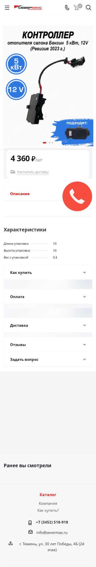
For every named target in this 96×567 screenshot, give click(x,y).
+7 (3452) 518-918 (52, 522)
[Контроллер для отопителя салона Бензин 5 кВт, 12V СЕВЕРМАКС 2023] (48, 85)
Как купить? (48, 510)
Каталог (48, 494)
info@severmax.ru (51, 532)
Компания (48, 503)
